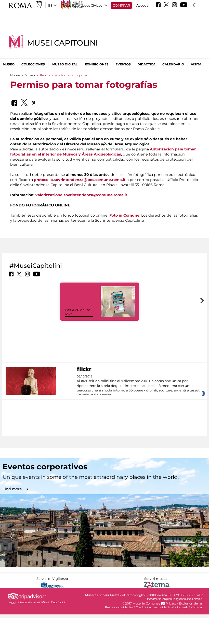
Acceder (143, 5)
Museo (9, 64)
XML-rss (197, 607)
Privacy (171, 603)
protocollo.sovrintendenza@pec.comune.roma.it (79, 179)
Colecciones (33, 64)
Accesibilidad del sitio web (168, 607)
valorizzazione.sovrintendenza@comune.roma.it (81, 195)
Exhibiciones (97, 64)
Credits (141, 607)
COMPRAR (121, 5)
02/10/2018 (139, 386)
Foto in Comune (124, 215)
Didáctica (146, 64)
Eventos (123, 64)
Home (15, 75)
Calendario (173, 64)
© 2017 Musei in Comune (140, 603)
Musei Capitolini (62, 43)
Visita (196, 64)
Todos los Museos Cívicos (82, 5)
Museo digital (64, 64)
